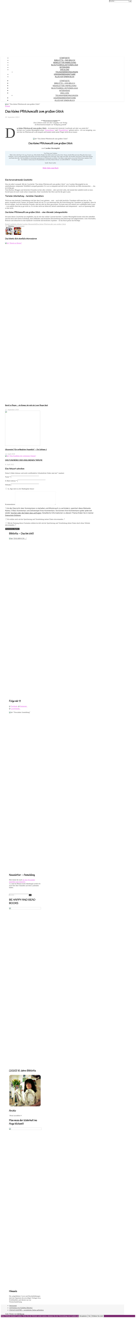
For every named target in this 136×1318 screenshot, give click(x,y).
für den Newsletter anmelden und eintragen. (22, 881)
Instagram (24, 706)
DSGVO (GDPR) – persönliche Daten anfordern (26, 1310)
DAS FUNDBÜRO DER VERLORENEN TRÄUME (23, 460)
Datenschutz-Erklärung (13, 515)
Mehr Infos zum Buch (50, 168)
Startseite (65, 58)
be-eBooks (18, 224)
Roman (7, 106)
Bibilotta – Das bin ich (64, 60)
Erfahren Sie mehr (97, 1316)
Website (7, 485)
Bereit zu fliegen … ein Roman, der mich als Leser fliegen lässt (26, 405)
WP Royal (20, 1314)
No (89, 1316)
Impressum (13, 1306)
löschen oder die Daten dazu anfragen (26, 513)
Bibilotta (11, 226)
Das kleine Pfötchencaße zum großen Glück (51, 224)
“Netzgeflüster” (49, 130)
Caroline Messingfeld (29, 224)
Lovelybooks (16, 709)
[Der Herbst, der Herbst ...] (17, 234)
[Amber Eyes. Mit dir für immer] (9, 234)
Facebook (14, 706)
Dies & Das (64, 69)
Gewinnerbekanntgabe (64, 74)
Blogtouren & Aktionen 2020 (64, 65)
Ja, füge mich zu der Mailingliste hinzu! (20, 489)
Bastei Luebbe (10, 224)
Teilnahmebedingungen (66, 72)
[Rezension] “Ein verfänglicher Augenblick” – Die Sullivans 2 (26, 449)
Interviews (65, 67)
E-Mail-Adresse (11, 481)
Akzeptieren (83, 1316)
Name (7, 477)
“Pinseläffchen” (63, 130)
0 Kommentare (19, 226)
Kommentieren (10, 504)
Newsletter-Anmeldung (64, 62)
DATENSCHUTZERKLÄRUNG (21, 1308)
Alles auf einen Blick (64, 76)
